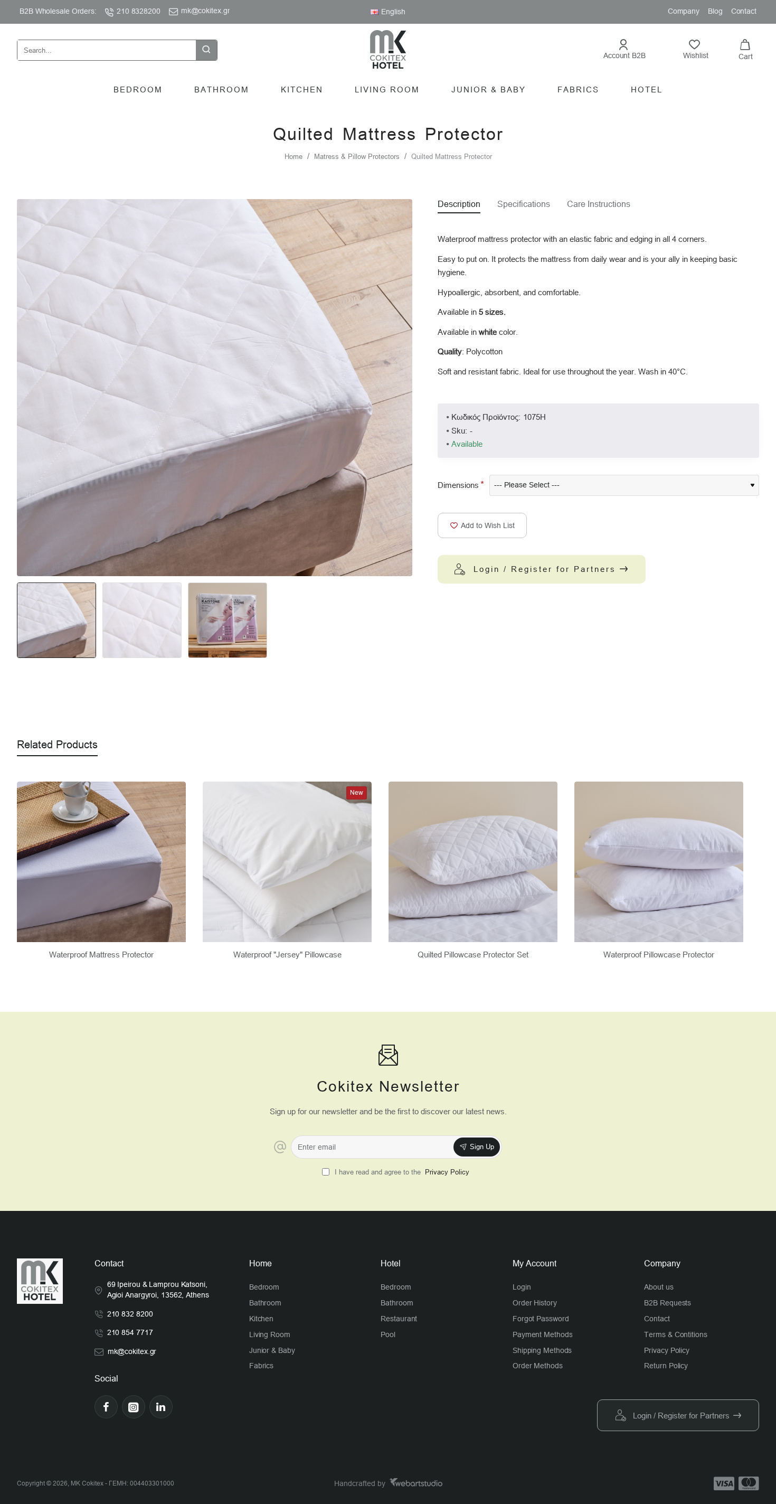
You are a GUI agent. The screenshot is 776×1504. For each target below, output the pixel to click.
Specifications (523, 204)
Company (662, 1263)
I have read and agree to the (401, 1172)
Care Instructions (598, 204)
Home (293, 157)
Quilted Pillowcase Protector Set (473, 954)
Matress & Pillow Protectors (357, 157)
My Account (534, 1263)
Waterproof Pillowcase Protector (658, 954)
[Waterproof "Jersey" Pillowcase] (287, 862)
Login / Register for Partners (545, 569)
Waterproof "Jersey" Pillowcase (287, 954)
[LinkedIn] (161, 1406)
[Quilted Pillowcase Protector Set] (473, 862)
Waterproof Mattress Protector (101, 954)
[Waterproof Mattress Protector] (101, 862)
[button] (482, 525)
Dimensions (458, 485)
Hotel (391, 1263)
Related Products (57, 744)
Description (459, 204)
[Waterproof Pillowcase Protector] (658, 862)
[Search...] (206, 50)
